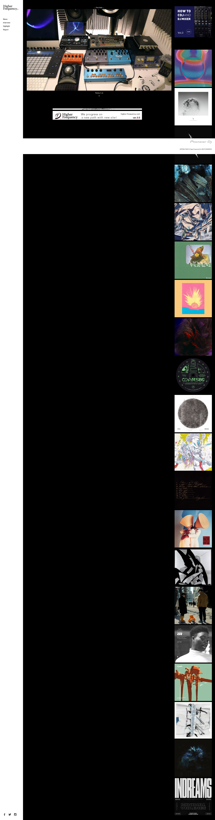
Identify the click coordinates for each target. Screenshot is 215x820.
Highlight (6, 26)
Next (101, 7)
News (5, 19)
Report (5, 30)
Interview (6, 23)
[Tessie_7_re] (99, 90)
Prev (96, 7)
